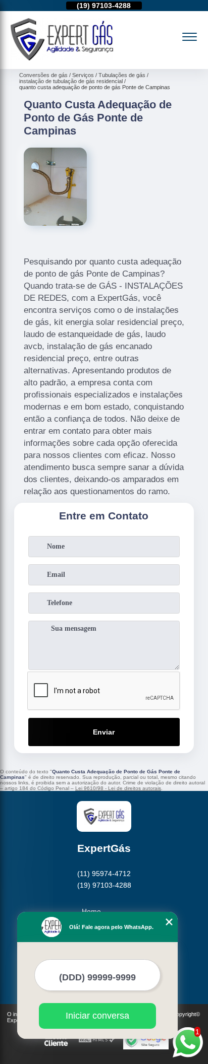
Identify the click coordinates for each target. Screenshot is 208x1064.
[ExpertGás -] (62, 58)
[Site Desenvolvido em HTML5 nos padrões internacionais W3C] (97, 1040)
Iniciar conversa (97, 1016)
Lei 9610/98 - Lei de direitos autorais (118, 788)
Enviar (104, 732)
